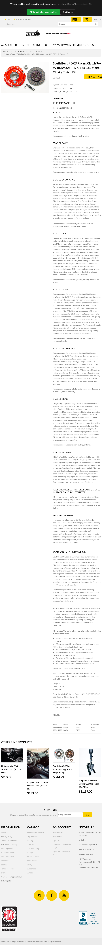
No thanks (68, 12)
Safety (29, 865)
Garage (30, 853)
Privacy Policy (6, 837)
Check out (10, 24)
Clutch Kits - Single (65, 85)
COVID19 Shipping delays (11, 877)
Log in (9, 19)
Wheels (30, 873)
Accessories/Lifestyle (35, 833)
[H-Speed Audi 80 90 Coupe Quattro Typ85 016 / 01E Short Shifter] (90, 762)
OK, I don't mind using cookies (43, 12)
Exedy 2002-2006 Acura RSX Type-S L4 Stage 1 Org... (62, 769)
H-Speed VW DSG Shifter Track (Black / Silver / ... (11, 769)
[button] (76, 19)
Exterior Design (33, 849)
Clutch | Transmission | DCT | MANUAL (27, 51)
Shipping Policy (7, 849)
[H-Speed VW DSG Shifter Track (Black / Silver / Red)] (12, 755)
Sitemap (4, 873)
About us (4, 833)
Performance (32, 861)
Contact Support (7, 853)
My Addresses (58, 837)
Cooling (30, 841)
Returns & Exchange (9, 845)
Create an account (23, 19)
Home (5, 51)
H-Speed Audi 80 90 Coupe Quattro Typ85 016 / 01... (89, 783)
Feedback (4, 861)
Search (4, 865)
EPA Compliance (7, 857)
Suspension (31, 869)
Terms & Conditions (9, 841)
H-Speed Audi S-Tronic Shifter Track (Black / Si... (37, 785)
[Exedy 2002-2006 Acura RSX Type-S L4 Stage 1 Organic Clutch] (64, 755)
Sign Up (56, 841)
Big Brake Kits (32, 837)
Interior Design (33, 857)
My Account (58, 833)
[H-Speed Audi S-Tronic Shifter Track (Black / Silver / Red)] (38, 763)
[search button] (96, 24)
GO (87, 815)
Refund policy (6, 881)
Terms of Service (7, 869)
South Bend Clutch (66, 88)
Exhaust (30, 845)
